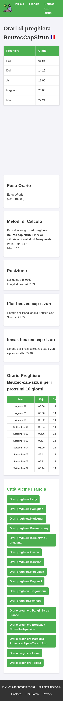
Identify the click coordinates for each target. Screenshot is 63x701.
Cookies (16, 694)
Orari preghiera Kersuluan (27, 571)
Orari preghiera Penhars (25, 600)
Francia (34, 3)
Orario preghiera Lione (25, 653)
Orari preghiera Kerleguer (26, 518)
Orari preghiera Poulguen (26, 509)
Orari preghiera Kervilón (25, 561)
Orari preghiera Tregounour (28, 591)
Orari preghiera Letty (23, 499)
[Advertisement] (31, 140)
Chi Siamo (32, 694)
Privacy (47, 694)
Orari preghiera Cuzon (24, 552)
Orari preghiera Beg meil (26, 581)
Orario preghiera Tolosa (25, 662)
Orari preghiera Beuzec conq (29, 528)
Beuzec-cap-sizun (49, 8)
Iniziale (19, 3)
